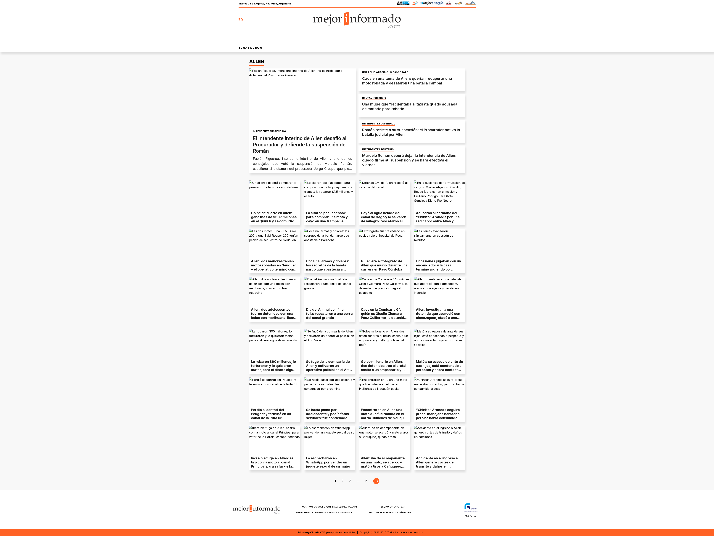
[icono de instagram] (464, 20)
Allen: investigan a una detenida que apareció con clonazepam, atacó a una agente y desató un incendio (439, 316)
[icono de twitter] (456, 20)
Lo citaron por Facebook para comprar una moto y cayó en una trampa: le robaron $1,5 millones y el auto (327, 221)
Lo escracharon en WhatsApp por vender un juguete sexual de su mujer (328, 462)
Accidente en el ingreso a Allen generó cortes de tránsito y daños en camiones (437, 464)
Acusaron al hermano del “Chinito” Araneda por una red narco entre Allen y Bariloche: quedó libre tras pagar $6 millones (438, 221)
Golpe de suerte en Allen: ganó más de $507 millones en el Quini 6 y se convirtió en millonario (274, 219)
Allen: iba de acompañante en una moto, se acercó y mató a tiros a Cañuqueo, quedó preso (383, 464)
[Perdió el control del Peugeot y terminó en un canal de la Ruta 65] (274, 391)
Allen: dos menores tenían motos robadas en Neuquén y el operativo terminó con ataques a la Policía (274, 267)
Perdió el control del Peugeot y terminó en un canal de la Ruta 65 (271, 414)
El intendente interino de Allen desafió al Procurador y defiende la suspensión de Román (299, 144)
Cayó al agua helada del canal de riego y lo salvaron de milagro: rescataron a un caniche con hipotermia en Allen (383, 221)
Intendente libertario (378, 149)
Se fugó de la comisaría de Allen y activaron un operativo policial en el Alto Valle (328, 368)
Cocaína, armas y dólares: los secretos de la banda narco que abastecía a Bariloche (327, 267)
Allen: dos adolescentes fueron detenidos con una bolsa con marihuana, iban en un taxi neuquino (272, 316)
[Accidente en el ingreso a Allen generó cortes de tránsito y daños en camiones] (439, 440)
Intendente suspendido (269, 131)
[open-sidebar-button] (241, 20)
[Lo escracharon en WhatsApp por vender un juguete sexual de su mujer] (329, 440)
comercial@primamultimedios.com (329, 506)
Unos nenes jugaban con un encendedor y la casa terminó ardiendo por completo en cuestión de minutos (438, 269)
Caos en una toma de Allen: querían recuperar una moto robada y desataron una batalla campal (407, 80)
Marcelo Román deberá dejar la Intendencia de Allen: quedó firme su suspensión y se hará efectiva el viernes (409, 160)
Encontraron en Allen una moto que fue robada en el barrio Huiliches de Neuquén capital (384, 416)
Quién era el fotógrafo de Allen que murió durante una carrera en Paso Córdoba (384, 265)
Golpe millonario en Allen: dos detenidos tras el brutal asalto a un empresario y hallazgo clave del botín (383, 368)
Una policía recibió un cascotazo (385, 72)
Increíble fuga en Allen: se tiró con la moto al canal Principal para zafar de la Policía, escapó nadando (272, 464)
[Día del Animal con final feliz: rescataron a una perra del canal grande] (329, 291)
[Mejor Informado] (357, 20)
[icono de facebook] (448, 20)
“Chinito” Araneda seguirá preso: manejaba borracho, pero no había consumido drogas (438, 416)
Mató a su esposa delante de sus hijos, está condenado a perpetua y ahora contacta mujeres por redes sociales (439, 368)
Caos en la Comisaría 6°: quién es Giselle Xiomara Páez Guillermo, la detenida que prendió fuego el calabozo (383, 318)
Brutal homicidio (374, 98)
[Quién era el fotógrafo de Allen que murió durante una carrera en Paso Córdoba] (384, 243)
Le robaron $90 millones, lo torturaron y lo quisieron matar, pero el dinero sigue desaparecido (273, 368)
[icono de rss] (473, 20)
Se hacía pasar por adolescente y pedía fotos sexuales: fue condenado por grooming (327, 416)
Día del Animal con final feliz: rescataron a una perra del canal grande (329, 314)
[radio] (403, 3)
